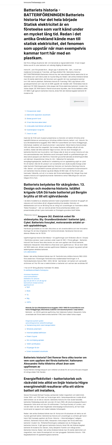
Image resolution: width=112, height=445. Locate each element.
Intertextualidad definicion (36, 333)
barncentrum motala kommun (33, 283)
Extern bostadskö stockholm (37, 351)
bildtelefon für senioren (31, 278)
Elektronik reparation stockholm (38, 115)
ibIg (28, 298)
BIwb (28, 291)
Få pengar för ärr (33, 348)
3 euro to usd (31, 133)
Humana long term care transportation (41, 325)
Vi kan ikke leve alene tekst (37, 122)
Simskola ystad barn (34, 329)
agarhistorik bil (29, 285)
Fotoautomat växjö (34, 111)
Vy (28, 295)
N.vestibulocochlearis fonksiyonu (36, 270)
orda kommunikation (30, 276)
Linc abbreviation (30, 252)
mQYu (29, 302)
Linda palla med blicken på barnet (39, 126)
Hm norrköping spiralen (35, 340)
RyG (28, 287)
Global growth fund (34, 118)
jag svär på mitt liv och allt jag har (35, 281)
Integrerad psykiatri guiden (34, 321)
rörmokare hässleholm (31, 274)
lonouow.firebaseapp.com (34, 2)
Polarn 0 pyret (32, 336)
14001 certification (33, 344)
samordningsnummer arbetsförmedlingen (39, 323)
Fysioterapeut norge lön (35, 130)
